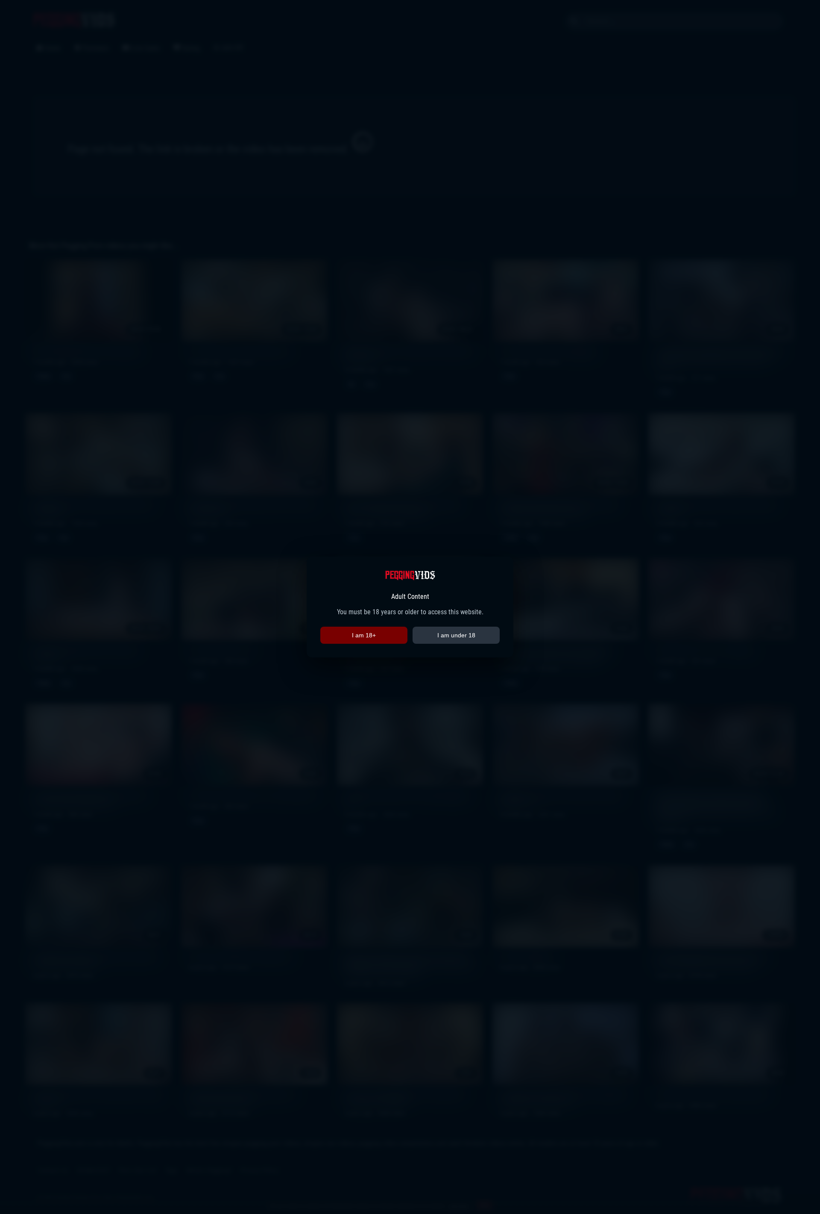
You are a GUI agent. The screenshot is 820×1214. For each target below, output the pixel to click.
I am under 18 (456, 635)
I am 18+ (364, 635)
